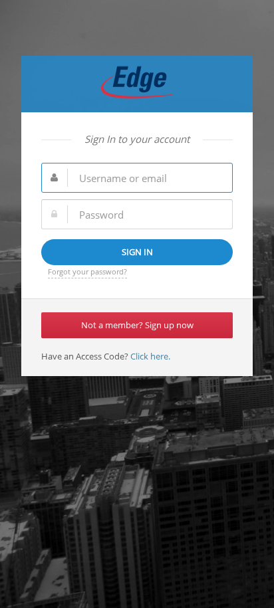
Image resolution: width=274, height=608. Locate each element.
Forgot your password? (87, 271)
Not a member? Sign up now (137, 325)
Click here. (149, 356)
